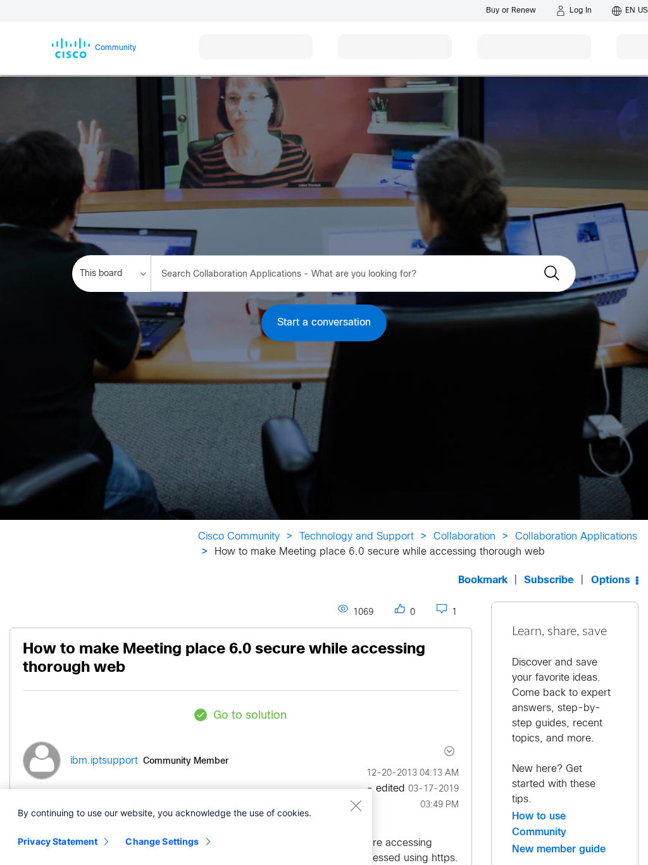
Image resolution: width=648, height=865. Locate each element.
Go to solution (250, 715)
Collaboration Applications (576, 536)
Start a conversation (324, 322)
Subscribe (549, 580)
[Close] (355, 805)
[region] (186, 827)
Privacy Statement (57, 841)
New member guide (559, 849)
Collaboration (464, 536)
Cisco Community (239, 536)
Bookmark (483, 580)
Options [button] (610, 580)
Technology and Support (356, 536)
